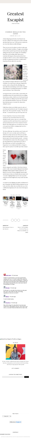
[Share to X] (15, 220)
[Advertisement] (15, 323)
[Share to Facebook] (12, 220)
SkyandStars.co (26, 436)
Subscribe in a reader (15, 420)
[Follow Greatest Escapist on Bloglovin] (15, 422)
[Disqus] (15, 254)
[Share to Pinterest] (18, 220)
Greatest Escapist (12, 436)
